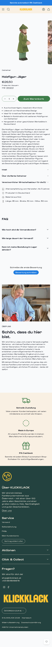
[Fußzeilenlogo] (7, 476)
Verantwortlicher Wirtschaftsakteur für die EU (24, 182)
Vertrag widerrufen (13, 541)
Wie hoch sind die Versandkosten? (19, 229)
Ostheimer (6, 70)
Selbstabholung (9, 527)
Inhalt (4, 170)
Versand (10, 87)
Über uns (7, 510)
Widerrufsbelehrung (10, 622)
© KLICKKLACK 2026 (11, 618)
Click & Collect (13, 559)
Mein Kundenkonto (10, 536)
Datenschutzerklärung (31, 622)
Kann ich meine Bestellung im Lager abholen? (19, 248)
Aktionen (8, 550)
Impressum (26, 618)
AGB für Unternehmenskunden (15, 627)
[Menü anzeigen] (3, 9)
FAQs (4, 531)
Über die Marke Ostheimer (14, 176)
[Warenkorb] (48, 9)
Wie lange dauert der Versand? (17, 238)
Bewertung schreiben (26, 272)
